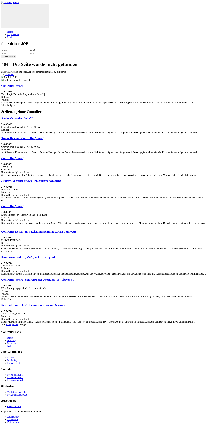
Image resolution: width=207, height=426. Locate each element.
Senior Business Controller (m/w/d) (22, 138)
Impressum (12, 419)
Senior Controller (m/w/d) (17, 118)
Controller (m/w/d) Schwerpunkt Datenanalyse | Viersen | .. (37, 279)
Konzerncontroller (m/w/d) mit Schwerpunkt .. (30, 257)
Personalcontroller (16, 380)
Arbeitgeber (13, 416)
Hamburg (11, 340)
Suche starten (8, 57)
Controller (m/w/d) (12, 85)
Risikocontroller (15, 377)
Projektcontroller (15, 374)
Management (13, 363)
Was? (32, 50)
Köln (9, 346)
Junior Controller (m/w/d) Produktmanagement (31, 180)
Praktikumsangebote (17, 394)
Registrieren (13, 34)
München (11, 343)
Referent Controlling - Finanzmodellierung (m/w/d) (33, 304)
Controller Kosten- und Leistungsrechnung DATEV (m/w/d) (38, 231)
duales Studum (14, 406)
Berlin (10, 337)
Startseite (9, 74)
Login (10, 37)
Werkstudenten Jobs (16, 392)
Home (10, 31)
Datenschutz (13, 422)
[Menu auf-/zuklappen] (25, 16)
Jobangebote (12, 324)
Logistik (11, 357)
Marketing (12, 360)
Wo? (32, 53)
